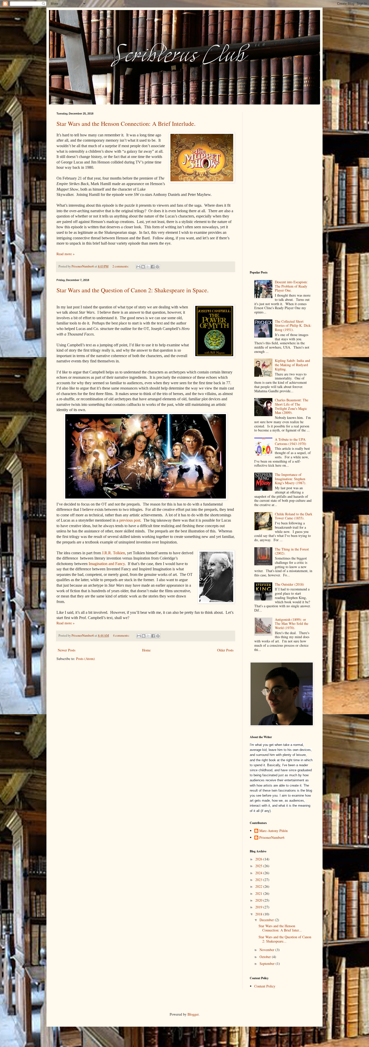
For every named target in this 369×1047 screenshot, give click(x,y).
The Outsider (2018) (289, 584)
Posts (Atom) (85, 658)
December (267, 919)
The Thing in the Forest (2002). (292, 551)
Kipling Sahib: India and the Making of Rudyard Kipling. (292, 364)
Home (146, 650)
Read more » (65, 253)
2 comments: (121, 266)
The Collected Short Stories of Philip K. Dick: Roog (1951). (293, 325)
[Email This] (138, 266)
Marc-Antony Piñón (273, 831)
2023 (259, 879)
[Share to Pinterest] (157, 266)
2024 (259, 872)
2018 (259, 914)
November (267, 949)
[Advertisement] (281, 187)
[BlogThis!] (143, 266)
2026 (259, 859)
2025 (259, 865)
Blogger (193, 1014)
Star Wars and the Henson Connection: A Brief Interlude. (126, 124)
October (266, 956)
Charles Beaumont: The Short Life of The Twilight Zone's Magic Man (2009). (291, 406)
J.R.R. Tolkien (113, 553)
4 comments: (121, 635)
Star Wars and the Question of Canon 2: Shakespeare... (285, 939)
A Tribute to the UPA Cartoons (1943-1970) (290, 441)
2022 (259, 886)
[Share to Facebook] (152, 266)
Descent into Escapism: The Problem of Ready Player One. (291, 286)
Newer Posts (66, 650)
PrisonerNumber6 (271, 838)
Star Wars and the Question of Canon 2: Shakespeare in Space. (132, 290)
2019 (259, 907)
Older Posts (225, 650)
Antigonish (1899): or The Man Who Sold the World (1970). (291, 623)
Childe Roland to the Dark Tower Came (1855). (293, 516)
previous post (129, 520)
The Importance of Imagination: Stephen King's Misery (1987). (290, 478)
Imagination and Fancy (107, 564)
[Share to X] (147, 266)
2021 (259, 893)
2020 (259, 900)
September (268, 963)
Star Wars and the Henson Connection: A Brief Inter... (280, 927)
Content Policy (264, 986)
